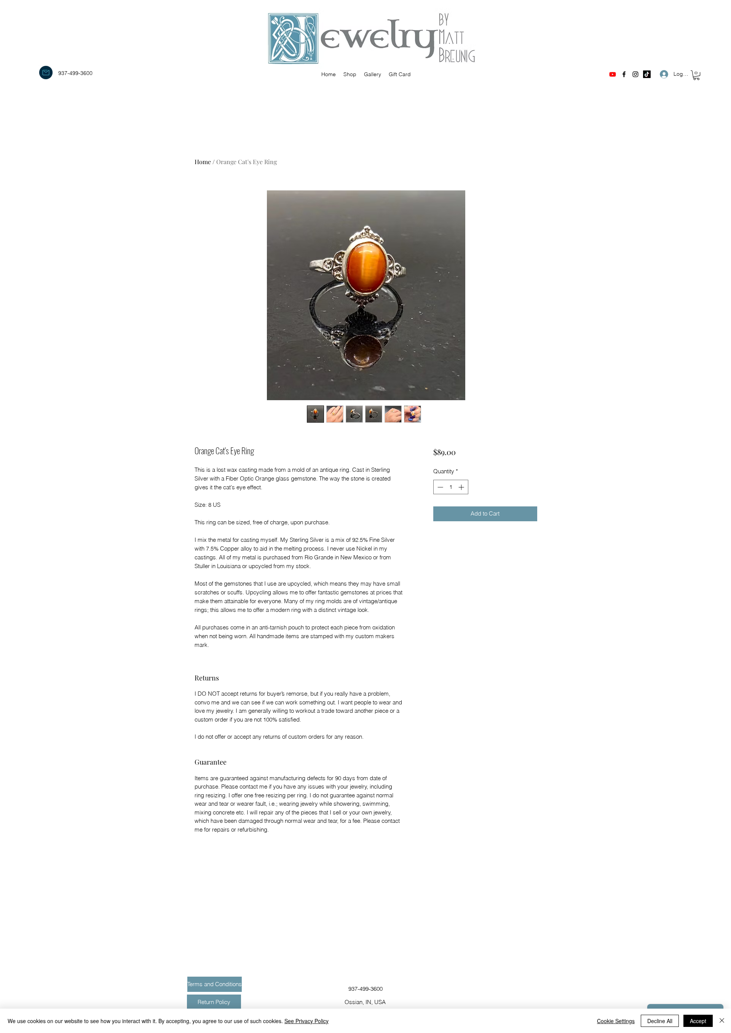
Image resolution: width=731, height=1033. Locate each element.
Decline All (659, 1021)
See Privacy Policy (306, 1021)
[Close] (721, 1021)
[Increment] (462, 487)
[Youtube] (612, 74)
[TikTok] (647, 74)
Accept (698, 1021)
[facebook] (624, 74)
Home (203, 162)
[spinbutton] (450, 487)
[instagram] (635, 74)
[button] (696, 75)
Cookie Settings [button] (616, 1021)
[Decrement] (439, 487)
